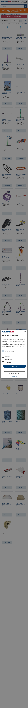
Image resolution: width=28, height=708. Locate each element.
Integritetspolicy (10, 348)
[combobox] (25, 331)
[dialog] (14, 354)
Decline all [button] (14, 370)
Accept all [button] (14, 366)
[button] (14, 373)
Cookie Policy (14, 376)
